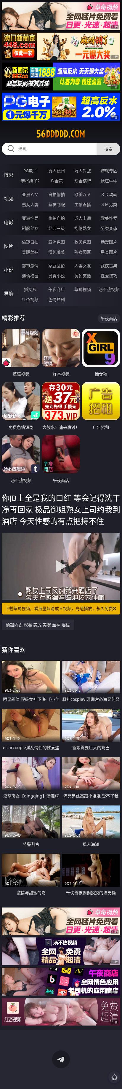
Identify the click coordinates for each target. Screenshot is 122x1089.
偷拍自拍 (56, 218)
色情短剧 (56, 299)
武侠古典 (109, 265)
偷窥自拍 (30, 242)
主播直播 (82, 204)
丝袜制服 (56, 204)
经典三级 (56, 228)
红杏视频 (30, 299)
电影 (8, 222)
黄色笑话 (82, 275)
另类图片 (109, 252)
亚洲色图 (56, 242)
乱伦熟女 (82, 228)
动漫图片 (109, 242)
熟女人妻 (30, 204)
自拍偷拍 (56, 194)
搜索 (108, 149)
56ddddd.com (60, 134)
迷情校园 (30, 275)
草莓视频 (82, 289)
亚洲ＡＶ (30, 194)
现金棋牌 (82, 181)
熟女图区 (82, 252)
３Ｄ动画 (109, 194)
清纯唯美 (56, 252)
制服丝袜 (30, 228)
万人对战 (82, 170)
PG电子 (30, 170)
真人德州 (56, 170)
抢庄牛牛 (109, 181)
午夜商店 (56, 289)
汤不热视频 (109, 289)
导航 (8, 293)
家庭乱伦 (56, 265)
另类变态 (109, 228)
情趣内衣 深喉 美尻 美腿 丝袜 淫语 (38, 625)
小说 (8, 270)
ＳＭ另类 (109, 204)
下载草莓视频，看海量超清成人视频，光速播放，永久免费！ (61, 608)
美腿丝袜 (30, 252)
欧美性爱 (109, 218)
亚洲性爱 (30, 218)
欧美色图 (82, 242)
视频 (8, 198)
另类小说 (56, 275)
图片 (8, 246)
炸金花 (56, 181)
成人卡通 (82, 218)
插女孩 (30, 289)
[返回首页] (114, 1077)
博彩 (8, 175)
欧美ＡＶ (82, 194)
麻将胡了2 (30, 181)
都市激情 (30, 265)
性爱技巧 (109, 275)
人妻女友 (82, 265)
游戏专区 (109, 170)
